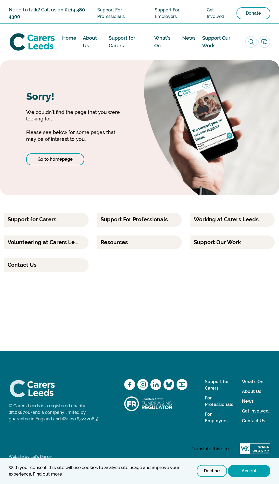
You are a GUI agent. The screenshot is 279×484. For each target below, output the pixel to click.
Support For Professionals (111, 13)
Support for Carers (122, 41)
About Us (90, 41)
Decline (212, 470)
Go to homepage (55, 159)
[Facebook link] (129, 384)
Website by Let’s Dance (30, 456)
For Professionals (219, 401)
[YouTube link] (182, 384)
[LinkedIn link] (155, 384)
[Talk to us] (264, 42)
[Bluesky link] (168, 384)
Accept (249, 470)
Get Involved (215, 13)
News (189, 38)
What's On (162, 41)
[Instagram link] (142, 384)
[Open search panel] (251, 42)
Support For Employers (167, 13)
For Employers (216, 417)
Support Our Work (216, 41)
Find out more (47, 474)
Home (69, 38)
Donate (253, 13)
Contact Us (253, 420)
